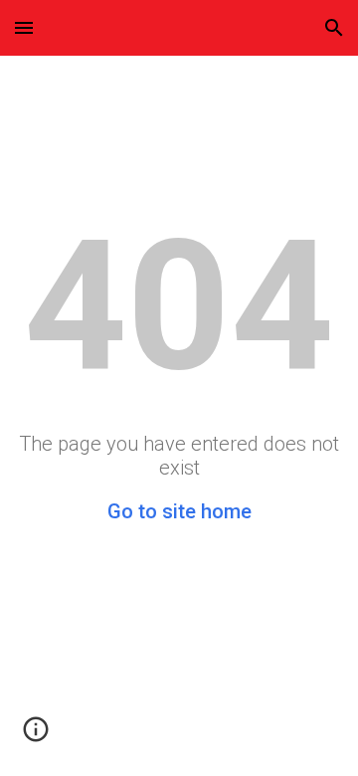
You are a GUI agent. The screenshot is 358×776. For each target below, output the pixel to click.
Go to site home (179, 511)
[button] (24, 27)
